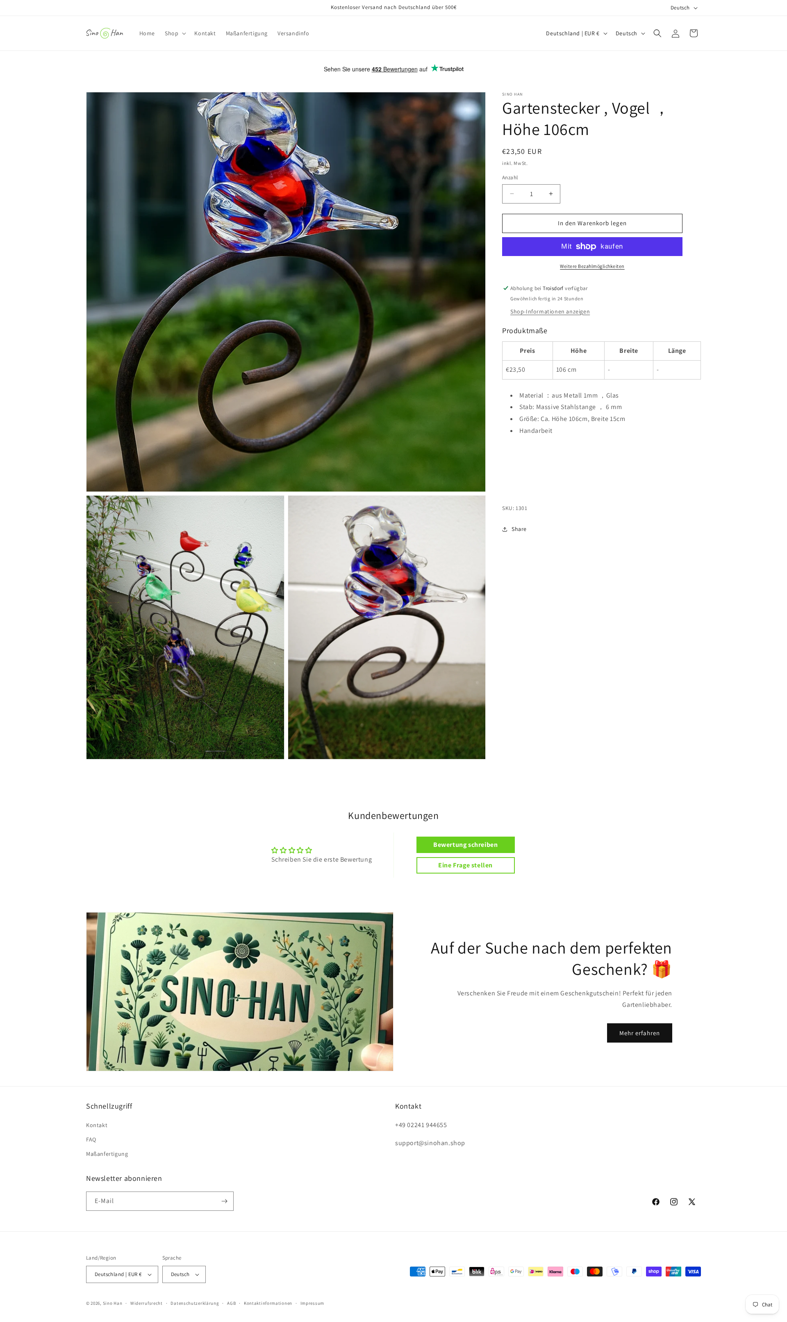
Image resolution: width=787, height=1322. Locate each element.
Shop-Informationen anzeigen (550, 311)
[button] (174, 33)
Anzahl (510, 177)
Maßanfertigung (107, 1153)
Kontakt (96, 1125)
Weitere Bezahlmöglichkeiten (592, 266)
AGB (231, 1303)
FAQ (91, 1139)
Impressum (312, 1303)
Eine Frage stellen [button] (465, 865)
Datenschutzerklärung (195, 1303)
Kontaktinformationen (268, 1303)
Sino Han (113, 1303)
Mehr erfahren (639, 1033)
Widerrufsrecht (146, 1303)
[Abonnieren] (224, 1201)
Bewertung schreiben (465, 844)
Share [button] (519, 529)
